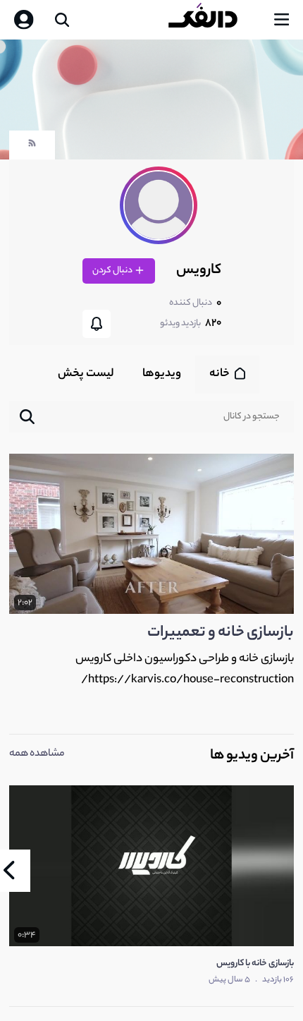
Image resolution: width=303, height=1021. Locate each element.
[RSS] (32, 146)
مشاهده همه (37, 754)
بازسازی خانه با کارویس (255, 963)
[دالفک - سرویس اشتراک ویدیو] (214, 20)
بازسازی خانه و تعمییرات (220, 633)
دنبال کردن (113, 270)
